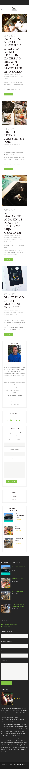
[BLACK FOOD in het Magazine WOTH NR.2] (14, 278)
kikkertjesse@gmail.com (11, 624)
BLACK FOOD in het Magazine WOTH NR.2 (14, 302)
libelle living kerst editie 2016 (14, 137)
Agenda (14, 496)
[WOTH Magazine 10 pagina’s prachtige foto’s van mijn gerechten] (14, 190)
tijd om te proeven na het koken (20, 515)
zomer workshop (17, 579)
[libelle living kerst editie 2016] (14, 113)
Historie (14, 499)
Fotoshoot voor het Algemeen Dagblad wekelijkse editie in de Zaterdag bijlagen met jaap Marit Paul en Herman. (14, 55)
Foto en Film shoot (18, 591)
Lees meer (8, 94)
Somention (14, 767)
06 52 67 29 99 (8, 627)
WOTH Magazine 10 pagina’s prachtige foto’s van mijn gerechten (13, 222)
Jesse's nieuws (13, 237)
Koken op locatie (14, 76)
